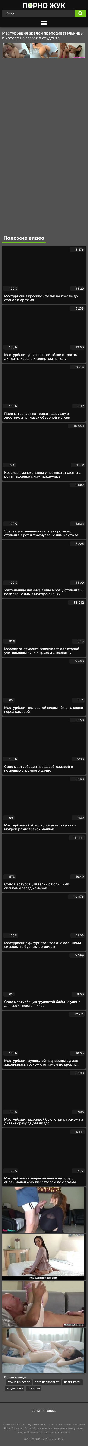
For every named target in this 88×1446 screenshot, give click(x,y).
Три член (33, 1388)
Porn (61, 1439)
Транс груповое (19, 1382)
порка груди (72, 1382)
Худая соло (15, 1388)
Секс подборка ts (47, 1382)
